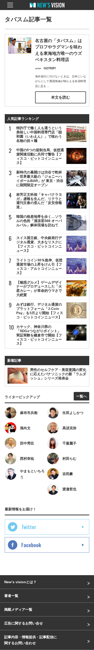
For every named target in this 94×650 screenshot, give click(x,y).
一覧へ (81, 396)
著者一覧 (11, 596)
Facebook (31, 545)
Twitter (28, 527)
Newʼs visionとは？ (20, 582)
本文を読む (60, 97)
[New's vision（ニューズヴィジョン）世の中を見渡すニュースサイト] (47, 9)
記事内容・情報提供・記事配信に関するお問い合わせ (30, 640)
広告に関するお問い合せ (23, 623)
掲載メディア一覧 (18, 609)
